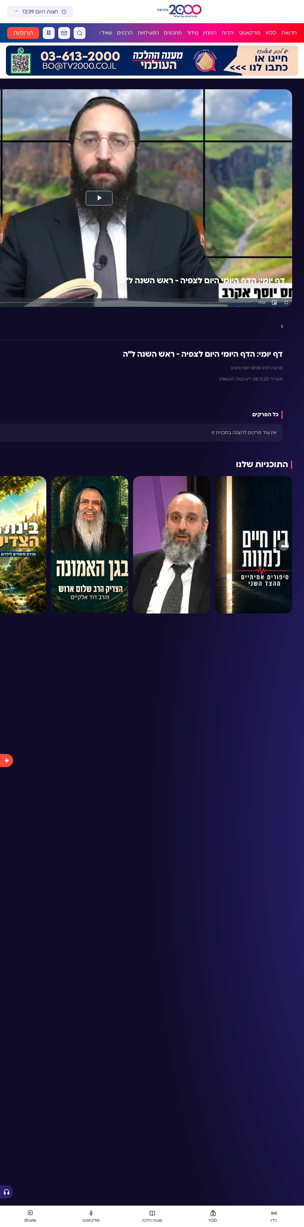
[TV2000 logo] (186, 11)
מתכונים (173, 32)
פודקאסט (249, 32)
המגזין (210, 32)
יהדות (227, 32)
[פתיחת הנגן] (6, 1191)
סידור (192, 32)
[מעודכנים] (6, 967)
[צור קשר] (64, 33)
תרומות (23, 33)
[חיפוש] (80, 33)
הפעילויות (148, 32)
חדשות (289, 32)
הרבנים (125, 32)
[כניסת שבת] (49, 33)
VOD (270, 32)
